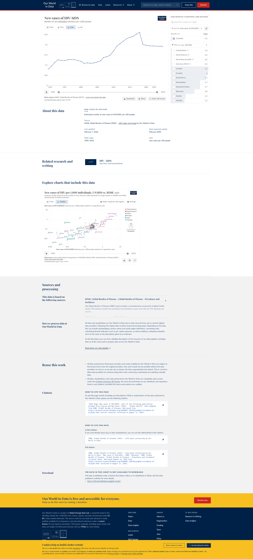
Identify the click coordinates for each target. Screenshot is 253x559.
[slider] (59, 92)
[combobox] (161, 5)
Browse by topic (88, 5)
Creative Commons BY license (108, 382)
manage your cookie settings (132, 554)
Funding (160, 525)
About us (160, 516)
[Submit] (177, 5)
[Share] (129, 260)
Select (113, 202)
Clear (205, 34)
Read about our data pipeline (97, 348)
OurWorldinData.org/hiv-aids (54, 100)
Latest (107, 5)
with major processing (127, 123)
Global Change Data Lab (79, 513)
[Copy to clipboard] (160, 405)
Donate (203, 5)
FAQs (83, 527)
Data (100, 5)
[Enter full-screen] (135, 260)
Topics (130, 516)
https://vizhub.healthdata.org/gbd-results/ (104, 481)
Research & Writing (193, 516)
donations (77, 548)
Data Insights (133, 525)
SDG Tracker (133, 539)
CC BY (68, 100)
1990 (53, 92)
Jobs (158, 534)
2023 (163, 92)
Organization (162, 521)
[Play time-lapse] (46, 92)
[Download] (124, 260)
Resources (117, 5)
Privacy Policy (113, 554)
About (129, 5)
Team (159, 530)
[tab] (50, 27)
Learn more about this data (96, 97)
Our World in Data (49, 5)
